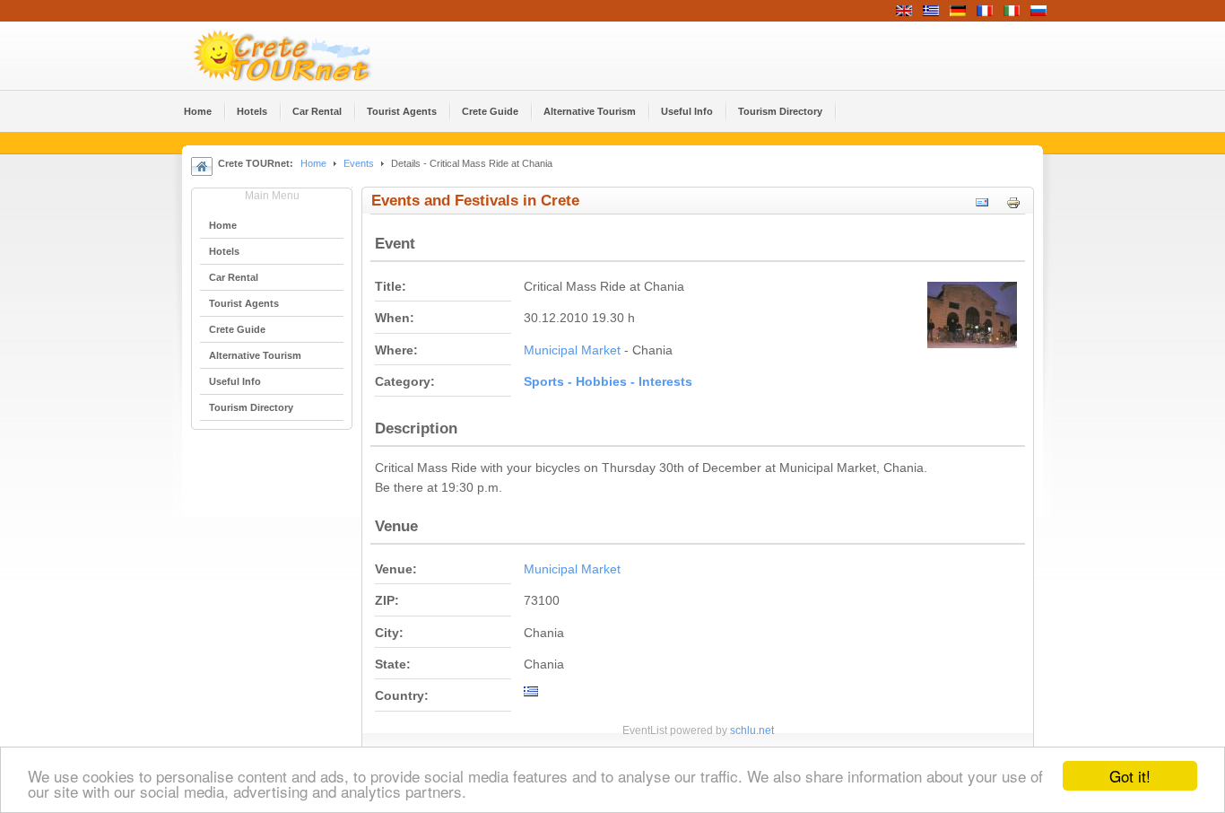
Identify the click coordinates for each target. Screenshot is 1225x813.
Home (313, 163)
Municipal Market (572, 350)
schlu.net (752, 730)
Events (358, 163)
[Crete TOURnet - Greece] (303, 55)
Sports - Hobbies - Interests (608, 382)
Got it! (1130, 776)
